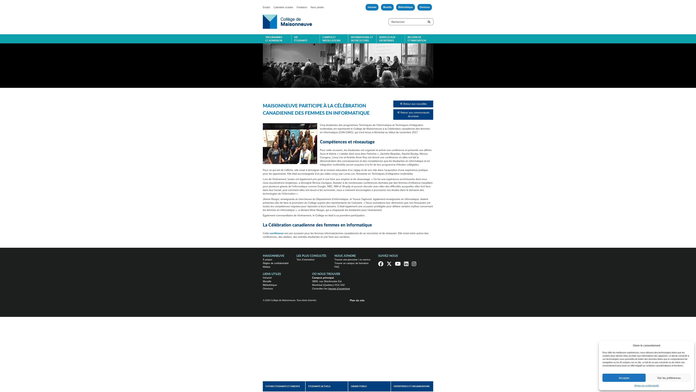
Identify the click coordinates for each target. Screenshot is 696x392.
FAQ (336, 267)
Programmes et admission (274, 39)
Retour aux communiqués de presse (414, 114)
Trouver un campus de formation (351, 263)
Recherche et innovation (417, 39)
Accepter (624, 378)
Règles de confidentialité (646, 385)
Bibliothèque (405, 7)
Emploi (266, 7)
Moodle (387, 7)
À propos (267, 259)
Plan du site (357, 300)
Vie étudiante (300, 39)
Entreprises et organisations (412, 386)
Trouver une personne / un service (352, 259)
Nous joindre (317, 7)
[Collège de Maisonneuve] (287, 21)
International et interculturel (362, 39)
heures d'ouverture (339, 288)
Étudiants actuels (319, 386)
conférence (277, 233)
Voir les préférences (669, 378)
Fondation (302, 7)
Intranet (372, 7)
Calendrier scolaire (283, 7)
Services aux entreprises (387, 39)
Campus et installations (331, 39)
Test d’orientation (305, 259)
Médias (266, 267)
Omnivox (425, 7)
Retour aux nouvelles (415, 104)
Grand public (359, 386)
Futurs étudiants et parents (283, 386)
